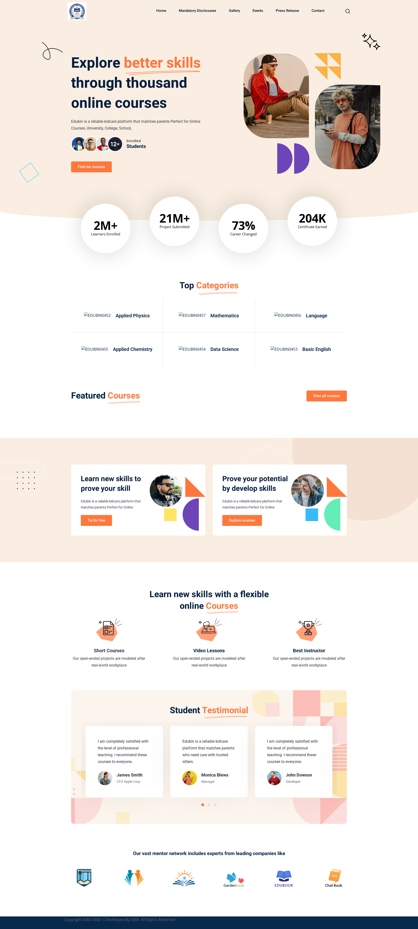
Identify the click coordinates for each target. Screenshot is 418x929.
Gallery (234, 10)
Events (258, 10)
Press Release (287, 10)
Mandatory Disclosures (197, 10)
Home (161, 10)
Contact (318, 10)
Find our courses (91, 167)
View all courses (326, 396)
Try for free (96, 520)
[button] (202, 804)
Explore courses (242, 520)
